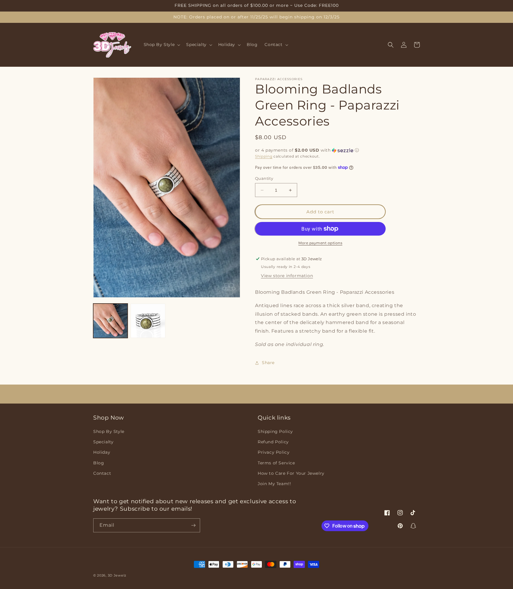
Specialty (103, 441)
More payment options (320, 243)
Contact (102, 473)
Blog (98, 463)
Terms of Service (276, 463)
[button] (161, 45)
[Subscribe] (193, 525)
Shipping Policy (275, 431)
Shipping (264, 156)
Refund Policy (273, 441)
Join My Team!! (274, 483)
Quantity (264, 178)
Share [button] (268, 362)
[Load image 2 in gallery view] (148, 321)
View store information (287, 275)
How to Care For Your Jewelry (291, 473)
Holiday (101, 452)
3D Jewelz (117, 575)
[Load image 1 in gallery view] (110, 321)
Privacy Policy (273, 452)
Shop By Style (108, 431)
